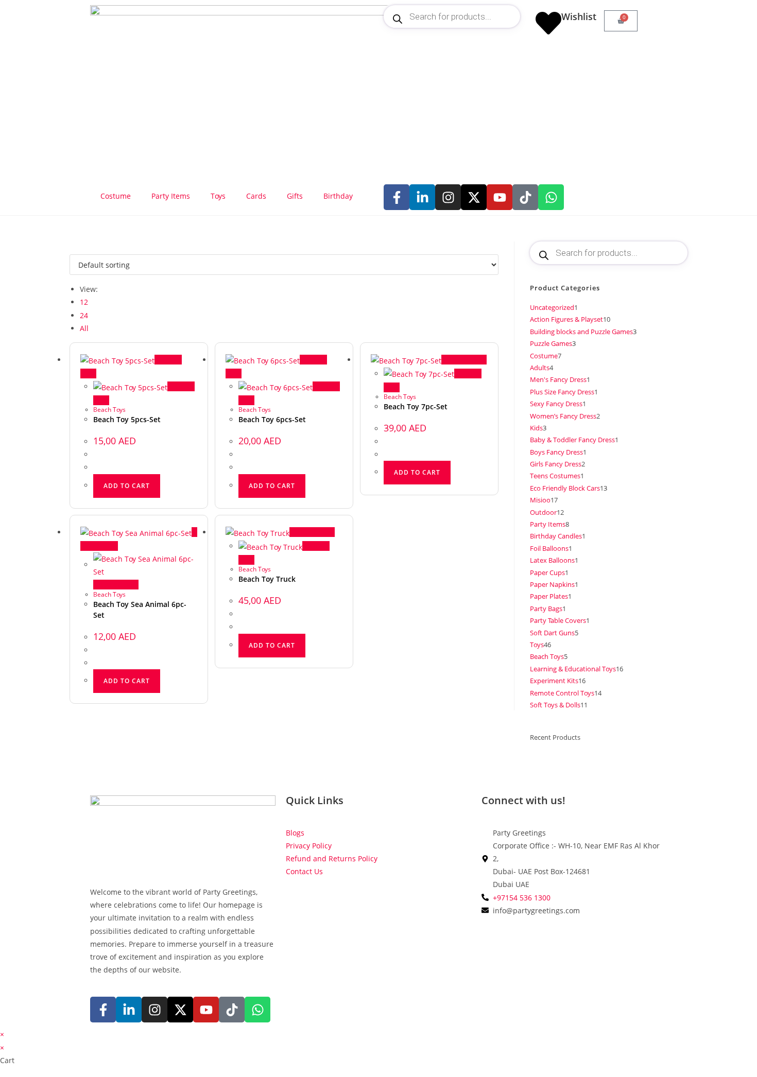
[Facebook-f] (396, 197)
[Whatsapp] (551, 197)
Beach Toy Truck (267, 579)
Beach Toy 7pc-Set (416, 406)
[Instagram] (448, 197)
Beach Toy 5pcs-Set (127, 419)
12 (84, 302)
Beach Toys (109, 409)
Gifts (295, 196)
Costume (115, 196)
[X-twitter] (474, 197)
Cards (256, 196)
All (84, 328)
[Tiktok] (525, 197)
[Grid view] (72, 248)
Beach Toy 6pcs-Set (272, 419)
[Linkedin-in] (422, 197)
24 (84, 315)
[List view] (78, 248)
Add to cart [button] (127, 485)
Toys (218, 196)
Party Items (170, 196)
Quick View (467, 359)
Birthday (338, 196)
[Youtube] (499, 197)
